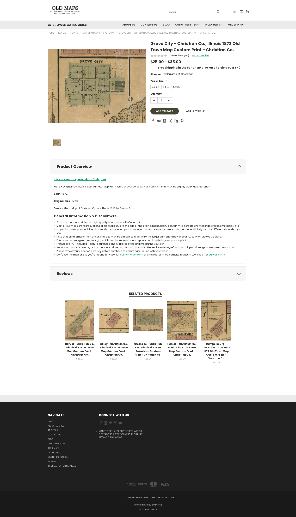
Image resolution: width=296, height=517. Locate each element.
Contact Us (149, 24)
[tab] (148, 166)
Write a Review (200, 55)
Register (64, 456)
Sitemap (52, 461)
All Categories (56, 425)
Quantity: (156, 93)
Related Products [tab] (145, 293)
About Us (128, 24)
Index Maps (212, 24)
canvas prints (217, 254)
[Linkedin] (176, 121)
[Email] (159, 121)
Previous (287, 506)
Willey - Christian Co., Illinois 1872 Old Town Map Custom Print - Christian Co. (114, 349)
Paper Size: (158, 81)
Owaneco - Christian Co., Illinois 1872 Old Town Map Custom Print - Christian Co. (148, 349)
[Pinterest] (182, 121)
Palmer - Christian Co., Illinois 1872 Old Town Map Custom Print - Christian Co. (182, 349)
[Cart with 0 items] (247, 11)
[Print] (164, 121)
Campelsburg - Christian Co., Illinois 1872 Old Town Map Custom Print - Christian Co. (216, 351)
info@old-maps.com (110, 437)
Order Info (235, 24)
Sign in (52, 456)
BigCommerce (154, 504)
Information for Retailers (62, 465)
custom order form (131, 254)
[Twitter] (170, 121)
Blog (166, 24)
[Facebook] (153, 121)
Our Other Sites (186, 24)
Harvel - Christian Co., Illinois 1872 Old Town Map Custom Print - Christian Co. (80, 349)
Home (50, 421)
